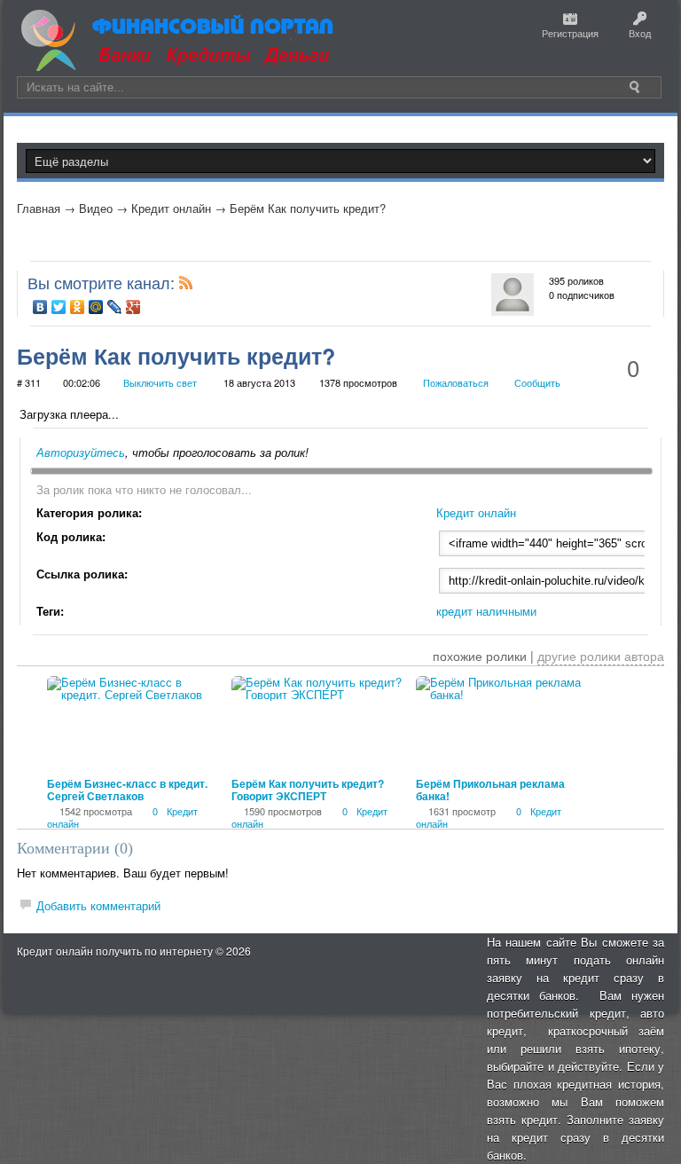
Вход (640, 33)
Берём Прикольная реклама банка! (490, 789)
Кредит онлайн (171, 208)
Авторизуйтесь (80, 452)
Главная (38, 208)
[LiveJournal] (115, 307)
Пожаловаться (456, 382)
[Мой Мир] (96, 307)
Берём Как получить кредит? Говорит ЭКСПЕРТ (307, 789)
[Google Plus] (133, 307)
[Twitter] (59, 307)
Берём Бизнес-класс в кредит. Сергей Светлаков (127, 789)
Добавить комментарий (98, 905)
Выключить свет (160, 382)
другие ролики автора (600, 656)
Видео (96, 208)
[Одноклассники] (77, 307)
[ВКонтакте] (40, 307)
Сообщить (537, 382)
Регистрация (570, 33)
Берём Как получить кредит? (308, 208)
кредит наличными (486, 610)
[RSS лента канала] (186, 286)
